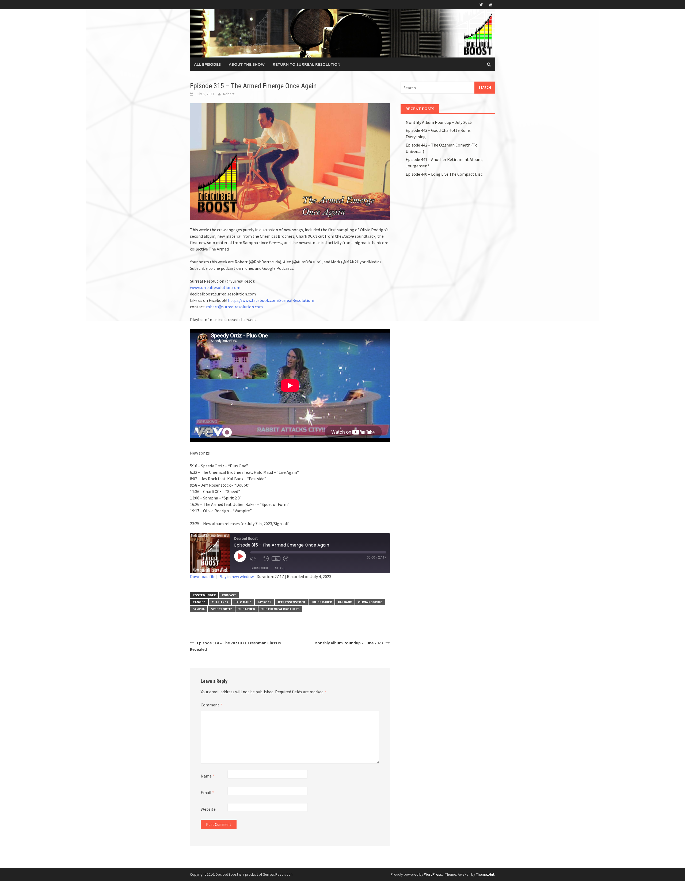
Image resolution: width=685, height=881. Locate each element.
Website (208, 809)
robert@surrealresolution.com (234, 306)
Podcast (229, 595)
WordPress (433, 874)
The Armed (246, 609)
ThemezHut (485, 874)
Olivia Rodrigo (370, 602)
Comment (211, 704)
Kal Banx (345, 602)
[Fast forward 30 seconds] (288, 558)
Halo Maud (243, 602)
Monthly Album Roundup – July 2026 (439, 122)
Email (207, 792)
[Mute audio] (255, 558)
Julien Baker (321, 602)
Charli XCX (220, 602)
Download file (202, 576)
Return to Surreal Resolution (306, 64)
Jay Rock (264, 602)
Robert (228, 93)
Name (207, 776)
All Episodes (207, 64)
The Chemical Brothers (280, 609)
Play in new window (236, 576)
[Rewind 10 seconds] (266, 558)
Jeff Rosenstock (291, 602)
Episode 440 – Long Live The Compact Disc (444, 174)
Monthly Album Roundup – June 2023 (348, 642)
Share (280, 568)
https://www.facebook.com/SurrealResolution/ (271, 300)
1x (276, 558)
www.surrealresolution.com (215, 287)
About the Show (247, 64)
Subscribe (260, 568)
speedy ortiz (221, 609)
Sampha (199, 609)
